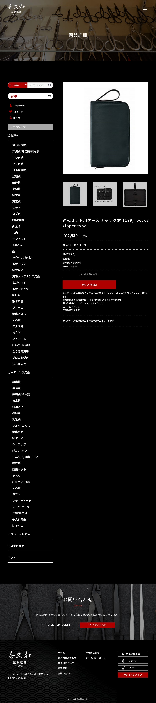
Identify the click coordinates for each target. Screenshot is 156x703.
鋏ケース (17, 438)
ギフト (16, 494)
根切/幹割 (18, 220)
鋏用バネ (17, 407)
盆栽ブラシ (19, 264)
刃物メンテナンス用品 (26, 276)
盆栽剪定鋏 (19, 145)
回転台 (16, 295)
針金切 (16, 226)
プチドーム (19, 339)
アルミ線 (17, 326)
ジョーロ (17, 307)
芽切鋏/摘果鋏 (21, 394)
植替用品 (17, 270)
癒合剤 (16, 332)
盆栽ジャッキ (20, 289)
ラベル (16, 475)
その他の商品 (16, 546)
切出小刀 (17, 245)
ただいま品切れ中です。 (89, 274)
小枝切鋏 (17, 164)
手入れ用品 (19, 519)
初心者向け (19, 364)
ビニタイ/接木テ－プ (25, 457)
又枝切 (16, 207)
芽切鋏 (16, 189)
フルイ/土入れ (21, 425)
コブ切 (16, 214)
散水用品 (17, 301)
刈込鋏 (16, 419)
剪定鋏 (16, 201)
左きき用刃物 (20, 351)
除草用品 (17, 525)
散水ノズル (19, 314)
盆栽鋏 (16, 176)
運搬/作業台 (19, 513)
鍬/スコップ (19, 450)
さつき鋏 (17, 157)
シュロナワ (19, 444)
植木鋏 (16, 195)
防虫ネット (19, 469)
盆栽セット (19, 282)
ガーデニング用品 (19, 372)
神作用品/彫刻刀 (22, 257)
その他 (16, 320)
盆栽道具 (13, 135)
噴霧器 (16, 463)
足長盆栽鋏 (19, 170)
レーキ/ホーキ (21, 507)
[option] (108, 128)
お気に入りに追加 (89, 284)
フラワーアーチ (21, 500)
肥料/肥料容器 (21, 345)
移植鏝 (16, 413)
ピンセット (19, 239)
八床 (15, 232)
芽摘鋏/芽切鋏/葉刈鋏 (25, 151)
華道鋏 (16, 182)
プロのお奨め (20, 357)
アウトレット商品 (19, 534)
